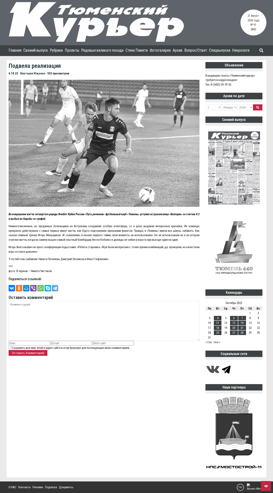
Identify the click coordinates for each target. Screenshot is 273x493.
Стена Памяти (137, 50)
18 (217, 328)
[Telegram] (55, 288)
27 (233, 332)
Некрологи (240, 50)
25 (217, 332)
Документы (66, 487)
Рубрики (56, 50)
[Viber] (33, 288)
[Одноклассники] (19, 288)
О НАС (12, 487)
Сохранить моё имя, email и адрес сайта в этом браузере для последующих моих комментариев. (71, 348)
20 (233, 328)
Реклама (38, 487)
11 (217, 323)
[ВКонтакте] (12, 288)
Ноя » (217, 342)
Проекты (72, 50)
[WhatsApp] (40, 288)
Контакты (24, 487)
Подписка (51, 487)
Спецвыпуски (219, 50)
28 (242, 332)
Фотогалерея (160, 50)
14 (242, 323)
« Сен (208, 342)
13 (233, 323)
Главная (15, 50)
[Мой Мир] (26, 288)
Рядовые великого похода (102, 50)
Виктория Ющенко (32, 73)
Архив (177, 50)
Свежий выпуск (35, 50)
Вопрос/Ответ (195, 50)
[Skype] (48, 288)
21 (242, 328)
